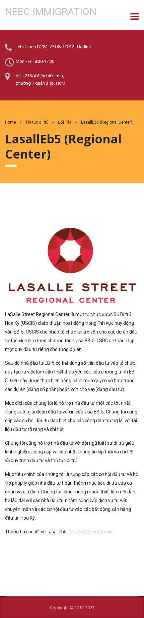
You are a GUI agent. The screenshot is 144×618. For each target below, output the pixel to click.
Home (10, 122)
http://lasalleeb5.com (91, 531)
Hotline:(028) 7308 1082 (45, 46)
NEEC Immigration (50, 11)
